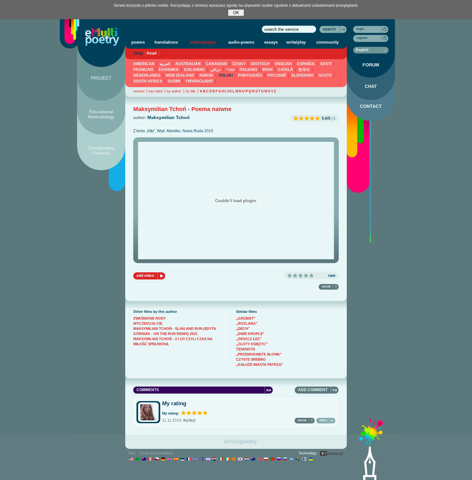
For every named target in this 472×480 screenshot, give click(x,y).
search (329, 29)
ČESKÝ (239, 64)
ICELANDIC (194, 69)
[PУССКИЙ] (278, 459)
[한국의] (240, 459)
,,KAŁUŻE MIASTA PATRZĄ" (259, 364)
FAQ (131, 453)
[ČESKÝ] (156, 459)
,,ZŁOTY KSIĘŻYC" (251, 344)
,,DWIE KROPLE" (250, 334)
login (360, 28)
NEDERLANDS (147, 75)
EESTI (325, 64)
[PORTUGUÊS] (272, 459)
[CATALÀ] (233, 459)
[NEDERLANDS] (246, 459)
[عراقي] (214, 459)
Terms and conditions (156, 453)
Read (151, 53)
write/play (296, 42)
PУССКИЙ (276, 75)
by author (174, 91)
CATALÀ (285, 69)
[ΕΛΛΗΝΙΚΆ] (195, 459)
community (327, 42)
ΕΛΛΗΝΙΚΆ (169, 69)
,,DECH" (242, 328)
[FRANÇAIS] (188, 459)
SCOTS (325, 75)
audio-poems (241, 42)
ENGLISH (283, 64)
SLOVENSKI (302, 75)
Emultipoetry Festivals (101, 150)
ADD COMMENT (313, 390)
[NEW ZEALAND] (252, 459)
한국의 (304, 69)
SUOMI (174, 81)
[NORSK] (259, 459)
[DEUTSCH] (163, 459)
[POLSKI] (265, 459)
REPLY (323, 420)
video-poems (203, 42)
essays (271, 42)
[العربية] (137, 459)
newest (138, 91)
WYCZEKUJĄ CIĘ (147, 323)
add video (145, 275)
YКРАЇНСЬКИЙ (199, 81)
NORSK (206, 75)
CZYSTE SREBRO (251, 359)
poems (138, 42)
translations (166, 42)
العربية (165, 64)
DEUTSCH (260, 64)
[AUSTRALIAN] (143, 459)
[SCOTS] (291, 459)
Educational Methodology (101, 114)
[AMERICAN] (130, 459)
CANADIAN (216, 64)
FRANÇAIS (143, 69)
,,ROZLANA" (246, 323)
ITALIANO (248, 69)
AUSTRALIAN (188, 64)
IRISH (267, 69)
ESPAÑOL (306, 64)
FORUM (371, 64)
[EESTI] (182, 459)
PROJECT (101, 78)
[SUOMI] (304, 459)
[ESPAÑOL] (175, 459)
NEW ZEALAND (180, 75)
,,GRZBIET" (245, 318)
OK (236, 12)
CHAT (371, 86)
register (362, 37)
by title (191, 91)
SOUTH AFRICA (147, 81)
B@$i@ (189, 420)
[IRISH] (227, 459)
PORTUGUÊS (250, 75)
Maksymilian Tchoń (168, 117)
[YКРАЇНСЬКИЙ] (310, 459)
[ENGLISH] (169, 459)
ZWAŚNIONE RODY (149, 318)
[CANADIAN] (150, 459)
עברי (230, 69)
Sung (138, 53)
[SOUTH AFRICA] (297, 459)
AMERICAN (143, 64)
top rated (155, 91)
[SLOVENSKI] (285, 459)
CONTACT (371, 106)
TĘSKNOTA (245, 349)
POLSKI (226, 75)
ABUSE (326, 286)
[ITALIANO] (220, 459)
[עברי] (207, 459)
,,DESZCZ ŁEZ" (248, 339)
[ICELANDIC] (201, 459)
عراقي (215, 69)
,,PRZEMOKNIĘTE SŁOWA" (258, 354)
